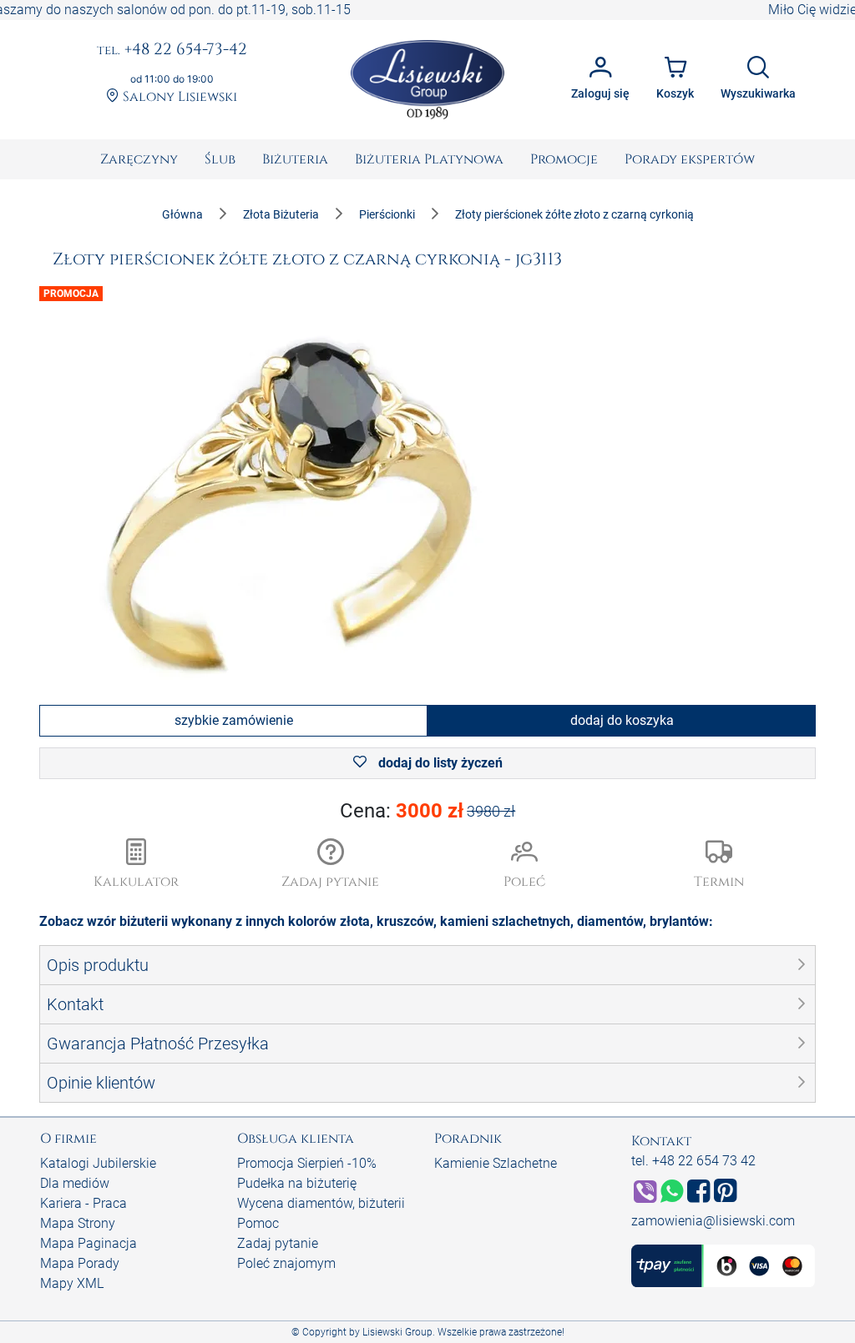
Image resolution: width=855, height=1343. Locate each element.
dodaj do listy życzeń (439, 763)
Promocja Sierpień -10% (307, 1163)
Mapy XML (72, 1283)
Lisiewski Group (397, 1332)
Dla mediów (74, 1183)
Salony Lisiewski (178, 96)
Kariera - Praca (83, 1203)
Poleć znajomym (286, 1263)
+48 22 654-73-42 (172, 50)
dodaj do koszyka (622, 720)
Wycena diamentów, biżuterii (321, 1203)
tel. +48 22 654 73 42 (693, 1161)
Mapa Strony (77, 1223)
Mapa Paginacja (88, 1243)
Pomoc (258, 1223)
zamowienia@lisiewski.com (713, 1221)
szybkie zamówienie (234, 720)
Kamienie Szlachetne (495, 1163)
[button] (331, 865)
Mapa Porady (79, 1263)
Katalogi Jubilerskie (98, 1163)
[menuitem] (139, 159)
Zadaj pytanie (277, 1243)
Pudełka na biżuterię (297, 1183)
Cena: (428, 810)
